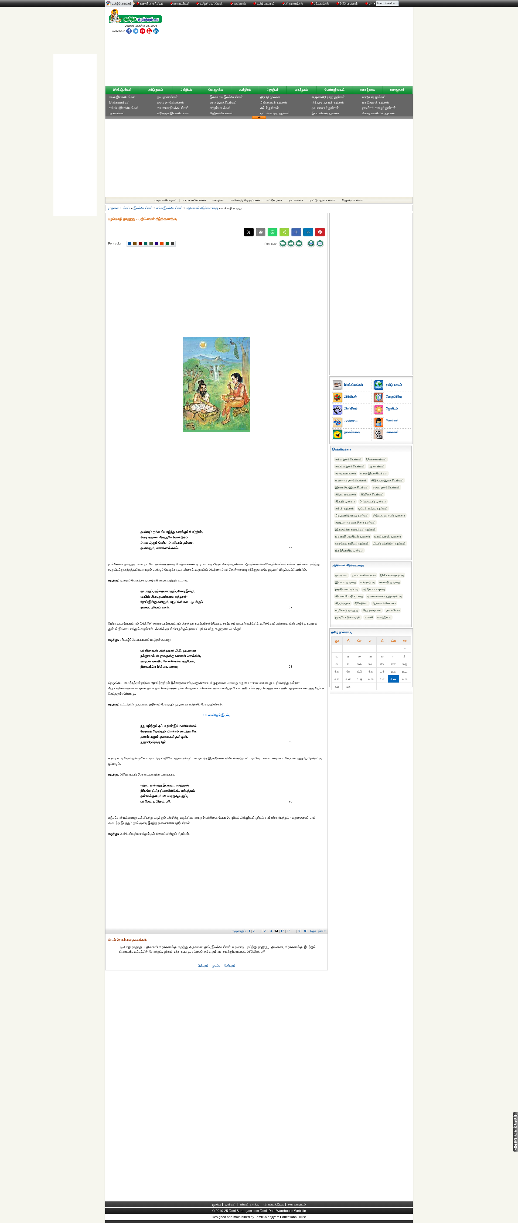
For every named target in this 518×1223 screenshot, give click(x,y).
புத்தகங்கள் (321, 3)
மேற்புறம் (230, 965)
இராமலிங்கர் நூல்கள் (325, 113)
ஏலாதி (369, 617)
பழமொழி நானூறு (346, 610)
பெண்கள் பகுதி (335, 89)
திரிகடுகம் (361, 603)
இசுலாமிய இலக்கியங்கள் (226, 97)
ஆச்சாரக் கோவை (384, 603)
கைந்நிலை (384, 617)
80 (300, 931)
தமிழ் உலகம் (155, 89)
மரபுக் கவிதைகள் (194, 200)
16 (289, 931)
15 (282, 931)
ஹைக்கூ (218, 200)
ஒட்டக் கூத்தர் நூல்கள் (275, 113)
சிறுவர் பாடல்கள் (352, 200)
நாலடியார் (341, 575)
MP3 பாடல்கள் (349, 3)
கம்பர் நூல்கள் (269, 108)
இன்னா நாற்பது (345, 582)
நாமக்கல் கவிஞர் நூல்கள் (379, 108)
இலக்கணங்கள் (119, 102)
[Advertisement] (310, 47)
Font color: (115, 243)
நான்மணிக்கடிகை (364, 575)
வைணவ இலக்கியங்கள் (173, 108)
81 (306, 931)
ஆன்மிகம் (245, 89)
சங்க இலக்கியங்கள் (122, 97)
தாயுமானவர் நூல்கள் (325, 108)
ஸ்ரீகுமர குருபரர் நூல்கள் (328, 102)
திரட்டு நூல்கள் (270, 97)
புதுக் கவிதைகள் (166, 200)
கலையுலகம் (397, 89)
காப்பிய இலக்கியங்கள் (123, 108)
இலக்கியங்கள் (122, 89)
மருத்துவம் (301, 89)
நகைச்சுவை (367, 89)
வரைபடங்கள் (181, 3)
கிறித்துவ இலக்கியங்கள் (173, 113)
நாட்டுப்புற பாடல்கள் (322, 200)
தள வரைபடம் (297, 1204)
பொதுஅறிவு (215, 89)
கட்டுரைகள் (274, 200)
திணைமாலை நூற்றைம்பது (384, 596)
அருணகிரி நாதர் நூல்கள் (328, 97)
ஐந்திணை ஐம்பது (346, 589)
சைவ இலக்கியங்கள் (170, 102)
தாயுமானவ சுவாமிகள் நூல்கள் (355, 522)
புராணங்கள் (117, 113)
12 (264, 931)
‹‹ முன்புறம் (238, 931)
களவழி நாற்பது (389, 582)
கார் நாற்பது (367, 582)
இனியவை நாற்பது (392, 575)
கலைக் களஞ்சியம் (151, 3)
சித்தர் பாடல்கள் (220, 108)
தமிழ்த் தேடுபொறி (211, 3)
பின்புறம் (203, 965)
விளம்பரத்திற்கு (274, 1204)
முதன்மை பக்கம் (119, 208)
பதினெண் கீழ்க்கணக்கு (202, 208)
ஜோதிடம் (272, 89)
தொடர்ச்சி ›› (318, 931)
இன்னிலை (393, 610)
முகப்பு (216, 965)
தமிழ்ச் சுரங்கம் (122, 3)
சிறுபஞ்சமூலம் (372, 610)
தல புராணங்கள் (167, 97)
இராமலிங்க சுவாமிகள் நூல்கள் (355, 529)
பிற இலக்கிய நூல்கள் (349, 550)
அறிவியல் (186, 89)
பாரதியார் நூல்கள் (374, 97)
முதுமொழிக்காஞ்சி (347, 617)
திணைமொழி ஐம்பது (349, 596)
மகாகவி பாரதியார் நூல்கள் (352, 536)
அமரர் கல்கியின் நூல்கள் (378, 113)
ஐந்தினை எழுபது (374, 589)
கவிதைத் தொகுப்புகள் (245, 200)
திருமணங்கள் (294, 3)
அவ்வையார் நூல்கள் (273, 102)
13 (270, 931)
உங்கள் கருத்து (249, 1204)
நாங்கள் (230, 1204)
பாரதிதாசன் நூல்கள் (375, 102)
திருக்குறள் (342, 603)
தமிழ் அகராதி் (265, 3)
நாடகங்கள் (296, 200)
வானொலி (240, 3)
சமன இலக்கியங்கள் (223, 102)
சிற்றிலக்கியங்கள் (221, 113)
